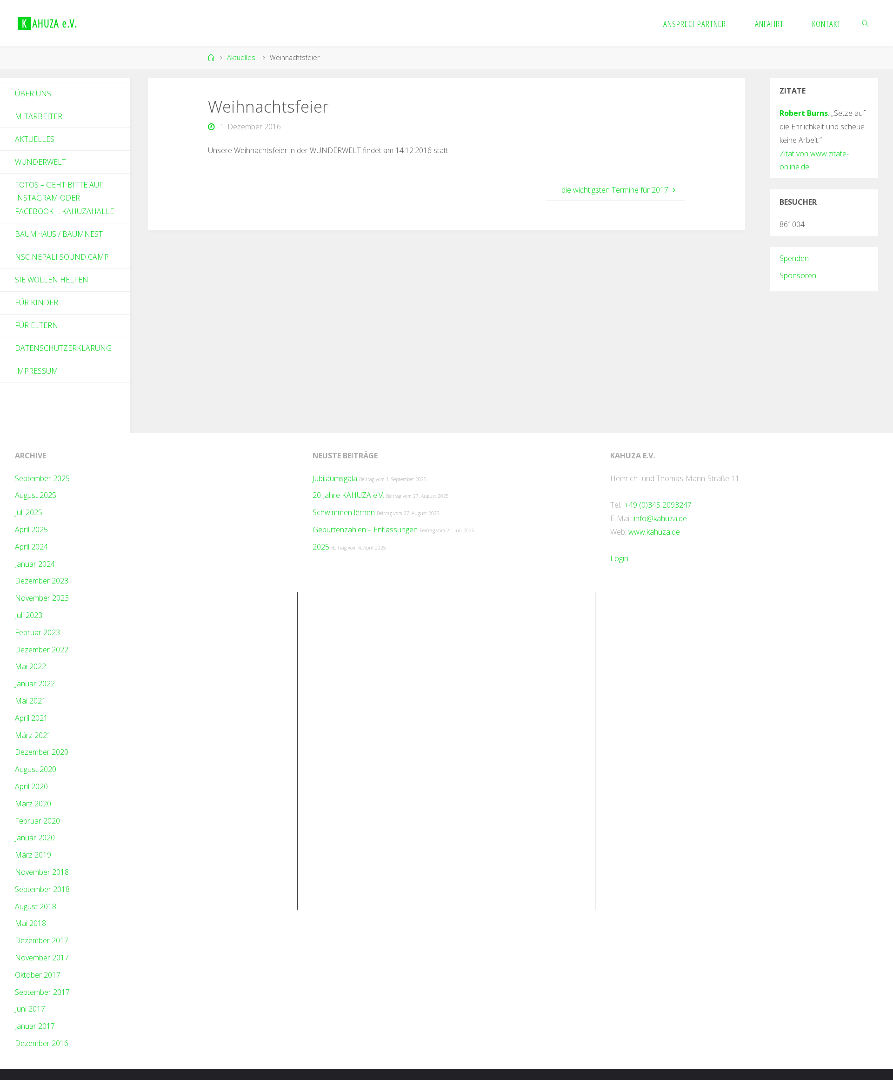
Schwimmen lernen (344, 512)
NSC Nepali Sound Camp (62, 257)
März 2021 (33, 735)
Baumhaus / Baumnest (59, 234)
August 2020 (35, 769)
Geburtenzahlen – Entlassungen (365, 529)
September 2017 (42, 992)
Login (619, 558)
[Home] (211, 57)
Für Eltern (36, 325)
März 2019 (33, 855)
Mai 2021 (30, 701)
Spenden (794, 258)
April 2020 (31, 786)
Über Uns (33, 93)
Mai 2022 (30, 666)
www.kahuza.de (654, 532)
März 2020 (33, 803)
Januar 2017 (35, 1026)
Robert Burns (804, 113)
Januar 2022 (35, 683)
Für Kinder (36, 302)
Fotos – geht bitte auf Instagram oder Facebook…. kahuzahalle (64, 198)
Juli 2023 (28, 615)
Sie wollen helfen (51, 280)
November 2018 (42, 872)
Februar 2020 (37, 821)
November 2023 (42, 598)
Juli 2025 (28, 512)
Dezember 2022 (41, 649)
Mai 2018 (30, 923)
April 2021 (31, 718)
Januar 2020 (35, 837)
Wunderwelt (40, 162)
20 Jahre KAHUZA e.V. (348, 495)
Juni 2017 (30, 1009)
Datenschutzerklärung (63, 348)
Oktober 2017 (37, 975)
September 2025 (42, 478)
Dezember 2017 (41, 940)
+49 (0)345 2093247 (658, 505)
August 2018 (35, 906)
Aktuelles (241, 57)
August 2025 (35, 495)
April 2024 (31, 547)
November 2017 (42, 958)
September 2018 (42, 889)
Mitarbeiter (38, 116)
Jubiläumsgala (335, 478)
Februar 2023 (37, 632)
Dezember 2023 (41, 581)
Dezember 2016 (41, 1043)
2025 (321, 547)
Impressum (36, 371)
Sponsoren (798, 275)
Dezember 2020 (41, 752)
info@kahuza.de (660, 518)
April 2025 (31, 529)
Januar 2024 (35, 564)
